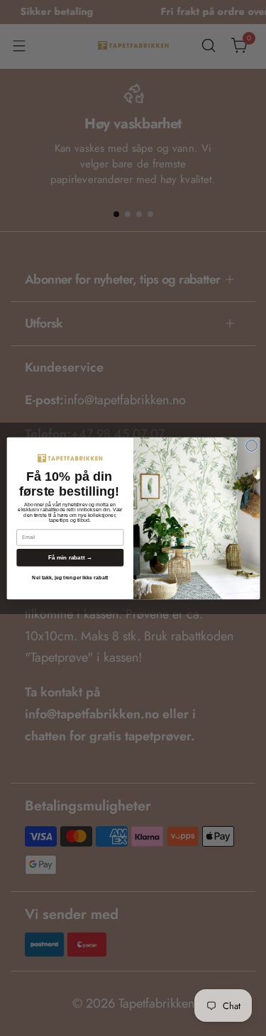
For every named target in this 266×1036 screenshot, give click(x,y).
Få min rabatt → (70, 557)
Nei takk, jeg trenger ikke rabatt (70, 577)
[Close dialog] (251, 445)
